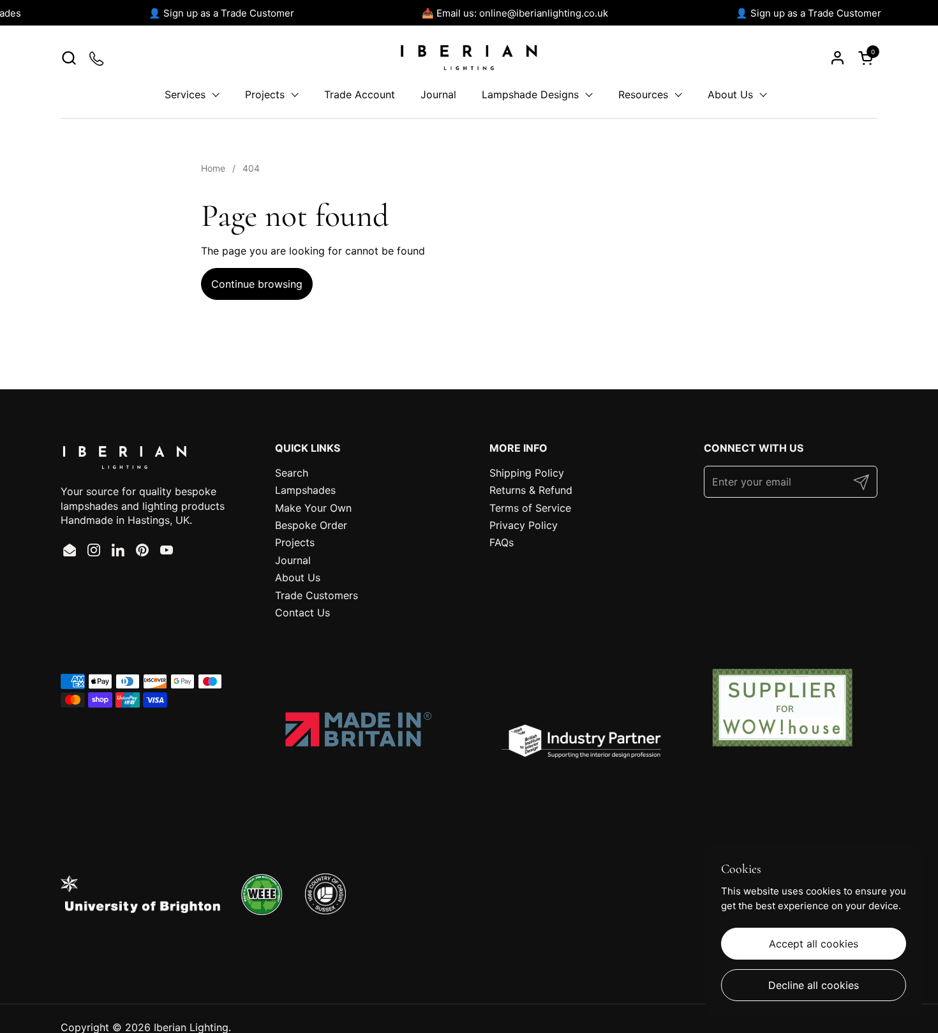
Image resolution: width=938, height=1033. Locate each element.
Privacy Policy (523, 525)
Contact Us (302, 612)
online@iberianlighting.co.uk (539, 13)
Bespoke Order (311, 525)
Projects (295, 542)
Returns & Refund (530, 490)
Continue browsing (256, 284)
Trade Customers (316, 595)
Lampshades (305, 490)
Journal (293, 560)
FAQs (501, 542)
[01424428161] (97, 58)
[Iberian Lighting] (469, 57)
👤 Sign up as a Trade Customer (217, 13)
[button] (69, 58)
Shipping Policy (526, 472)
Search (291, 472)
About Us (297, 577)
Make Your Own (313, 508)
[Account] (837, 58)
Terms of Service (530, 508)
